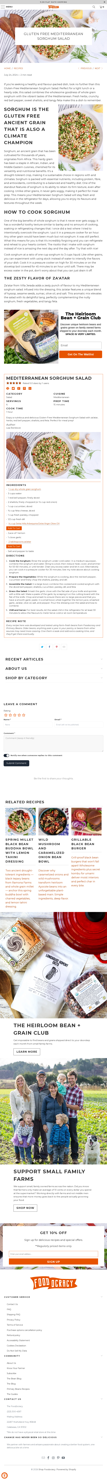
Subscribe (11, 1373)
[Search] (94, 7)
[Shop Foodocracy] (53, 7)
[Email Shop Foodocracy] (43, 1458)
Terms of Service (15, 1325)
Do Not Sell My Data (17, 1351)
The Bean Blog (14, 1378)
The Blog (11, 1384)
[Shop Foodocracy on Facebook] (48, 1458)
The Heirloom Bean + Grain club (47, 1029)
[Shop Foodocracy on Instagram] (53, 1458)
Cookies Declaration (16, 1345)
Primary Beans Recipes (18, 1389)
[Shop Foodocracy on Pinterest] (58, 1458)
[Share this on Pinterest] (57, 647)
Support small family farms (49, 1175)
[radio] (6, 715)
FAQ (9, 1309)
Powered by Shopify (66, 1469)
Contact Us (12, 1304)
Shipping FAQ (13, 1314)
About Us (11, 1363)
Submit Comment (16, 763)
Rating (7, 710)
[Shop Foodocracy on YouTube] (63, 1458)
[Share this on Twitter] (42, 647)
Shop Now (25, 1208)
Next (98, 68)
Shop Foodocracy (47, 1469)
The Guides (12, 1394)
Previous (86, 68)
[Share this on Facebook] (49, 647)
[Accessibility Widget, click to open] (4, 1475)
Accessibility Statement (18, 1340)
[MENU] (1, 7)
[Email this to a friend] (64, 647)
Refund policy (13, 1335)
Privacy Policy (13, 1320)
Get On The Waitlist (81, 354)
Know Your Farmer (16, 1368)
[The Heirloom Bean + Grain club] (53, 965)
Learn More (26, 1051)
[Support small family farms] (53, 1111)
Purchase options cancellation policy (24, 1330)
